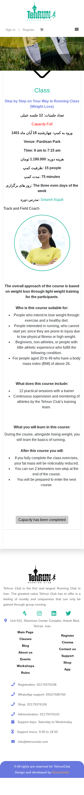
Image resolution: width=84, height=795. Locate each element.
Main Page (25, 632)
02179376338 (46, 684)
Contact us (67, 649)
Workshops (25, 666)
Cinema (67, 642)
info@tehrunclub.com (33, 741)
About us (25, 652)
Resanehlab (60, 772)
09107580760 (56, 694)
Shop (67, 662)
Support (67, 656)
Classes (25, 639)
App (67, 669)
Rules (25, 672)
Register (28, 29)
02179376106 (37, 704)
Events (25, 659)
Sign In (10, 29)
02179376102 (50, 714)
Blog (25, 645)
